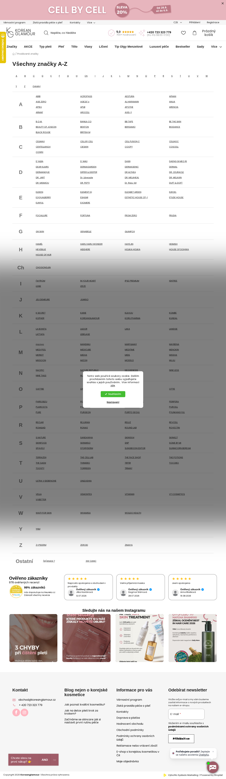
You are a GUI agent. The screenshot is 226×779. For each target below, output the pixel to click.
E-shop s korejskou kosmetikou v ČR (137, 753)
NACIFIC (40, 370)
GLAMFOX (130, 231)
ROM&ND (41, 427)
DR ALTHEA (130, 172)
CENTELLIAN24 (43, 146)
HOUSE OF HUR (43, 254)
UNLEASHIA (86, 480)
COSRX (39, 152)
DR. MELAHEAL (132, 177)
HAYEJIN (129, 244)
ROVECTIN (174, 427)
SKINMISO (85, 442)
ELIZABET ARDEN (133, 192)
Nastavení (113, 402)
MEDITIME (129, 349)
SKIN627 (173, 437)
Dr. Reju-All (131, 182)
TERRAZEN (41, 457)
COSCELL (173, 146)
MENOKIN (174, 349)
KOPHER (40, 318)
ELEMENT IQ (86, 192)
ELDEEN (39, 192)
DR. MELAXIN (175, 177)
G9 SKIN (40, 231)
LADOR (83, 329)
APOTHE (129, 107)
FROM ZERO (131, 215)
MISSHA (173, 355)
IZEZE (83, 286)
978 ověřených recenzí (24, 582)
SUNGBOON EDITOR (135, 448)
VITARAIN (129, 494)
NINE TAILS (41, 375)
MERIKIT (40, 355)
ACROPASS (86, 96)
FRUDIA (172, 215)
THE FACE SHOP (133, 457)
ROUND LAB (131, 427)
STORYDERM (86, 448)
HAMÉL (39, 244)
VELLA (39, 494)
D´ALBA (39, 161)
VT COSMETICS (177, 494)
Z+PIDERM (41, 545)
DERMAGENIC (132, 166)
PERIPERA (174, 401)
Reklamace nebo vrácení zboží (136, 746)
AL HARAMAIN (132, 101)
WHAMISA (85, 512)
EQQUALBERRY (43, 197)
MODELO (129, 360)
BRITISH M (85, 132)
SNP (127, 442)
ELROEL (172, 192)
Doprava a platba (128, 718)
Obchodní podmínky (130, 730)
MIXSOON (41, 360)
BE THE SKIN (175, 121)
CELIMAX (40, 141)
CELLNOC (174, 141)
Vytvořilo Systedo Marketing (183, 775)
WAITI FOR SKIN (44, 512)
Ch (86, 76)
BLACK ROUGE (43, 132)
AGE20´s (84, 101)
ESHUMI (84, 197)
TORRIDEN (85, 468)
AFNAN (172, 96)
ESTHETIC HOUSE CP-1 (136, 197)
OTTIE (172, 389)
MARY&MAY (131, 344)
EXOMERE (85, 202)
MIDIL (127, 355)
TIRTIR (128, 463)
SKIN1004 (129, 437)
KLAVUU (129, 312)
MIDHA (83, 355)
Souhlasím (114, 394)
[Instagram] (24, 712)
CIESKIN (84, 146)
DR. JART (40, 177)
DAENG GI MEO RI (178, 161)
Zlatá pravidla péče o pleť (48, 22)
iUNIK (38, 286)
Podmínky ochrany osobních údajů (135, 738)
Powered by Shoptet (211, 775)
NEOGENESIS (131, 370)
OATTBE (40, 389)
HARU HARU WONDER (91, 244)
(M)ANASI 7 (49, 561)
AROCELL (84, 112)
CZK (176, 22)
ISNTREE (173, 280)
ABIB (38, 96)
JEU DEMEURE (43, 299)
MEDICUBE (85, 349)
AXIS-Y (128, 112)
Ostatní (36, 86)
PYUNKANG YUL (177, 412)
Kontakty (75, 22)
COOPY (129, 146)
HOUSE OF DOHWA (179, 249)
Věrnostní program (14, 22)
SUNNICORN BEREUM (180, 448)
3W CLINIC (91, 561)
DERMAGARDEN (88, 166)
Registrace (213, 22)
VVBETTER (41, 499)
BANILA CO (86, 121)
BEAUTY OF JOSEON (46, 126)
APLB (82, 107)
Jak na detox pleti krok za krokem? (81, 712)
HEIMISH (173, 244)
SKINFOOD (41, 442)
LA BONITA (41, 329)
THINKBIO (85, 463)
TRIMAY (128, 468)
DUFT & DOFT (176, 182)
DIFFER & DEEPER (88, 172)
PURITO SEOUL (132, 412)
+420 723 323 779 (159, 32)
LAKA (127, 329)
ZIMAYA (129, 545)
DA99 (127, 161)
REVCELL (173, 422)
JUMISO (84, 299)
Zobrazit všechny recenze (37, 595)
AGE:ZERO (41, 101)
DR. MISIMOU (42, 182)
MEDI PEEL (41, 349)
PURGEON (85, 412)
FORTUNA (85, 215)
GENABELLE (86, 231)
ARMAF (39, 112)
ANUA (172, 101)
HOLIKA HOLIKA (132, 249)
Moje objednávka (127, 761)
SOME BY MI (175, 442)
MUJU (172, 360)
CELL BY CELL (86, 141)
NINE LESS (174, 370)
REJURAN (85, 422)
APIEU (39, 107)
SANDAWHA (86, 437)
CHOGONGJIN (43, 267)
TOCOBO (174, 463)
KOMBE (173, 312)
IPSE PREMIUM (132, 280)
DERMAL (173, 166)
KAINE (83, 312)
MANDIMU (85, 344)
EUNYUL (39, 202)
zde (113, 385)
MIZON (83, 360)
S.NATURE (41, 437)
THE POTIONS (176, 457)
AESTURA (129, 96)
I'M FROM (40, 280)
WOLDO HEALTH (133, 512)
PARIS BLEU (41, 401)
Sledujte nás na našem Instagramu (113, 610)
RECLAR (40, 422)
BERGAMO (130, 126)
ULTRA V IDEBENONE (46, 480)
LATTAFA (40, 334)
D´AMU (83, 161)
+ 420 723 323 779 (30, 705)
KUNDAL (173, 318)
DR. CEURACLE (176, 172)
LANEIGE (173, 329)
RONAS (84, 427)
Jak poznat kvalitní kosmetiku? (84, 704)
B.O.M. (39, 121)
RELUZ (128, 422)
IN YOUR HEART (88, 280)
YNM (38, 529)
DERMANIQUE (43, 172)
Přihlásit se (181, 739)
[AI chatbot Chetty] (212, 767)
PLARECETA (42, 407)
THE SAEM (41, 463)
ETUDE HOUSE (176, 197)
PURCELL (173, 407)
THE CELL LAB (86, 457)
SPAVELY (40, 448)
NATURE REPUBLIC (89, 370)
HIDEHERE (85, 249)
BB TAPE (129, 121)
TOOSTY (40, 468)
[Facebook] (16, 712)
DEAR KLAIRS (42, 166)
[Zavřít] (213, 751)
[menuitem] (11, 46)
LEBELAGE (85, 334)
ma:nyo (40, 344)
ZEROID (84, 545)
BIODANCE (174, 126)
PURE (38, 412)
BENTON (84, 126)
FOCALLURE (42, 215)
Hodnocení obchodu (129, 724)
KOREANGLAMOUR (90, 318)
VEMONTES (86, 494)
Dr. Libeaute (86, 177)
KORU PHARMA (132, 318)
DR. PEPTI (85, 182)
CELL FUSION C (132, 141)
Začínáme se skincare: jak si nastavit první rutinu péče (82, 721)
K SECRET (41, 312)
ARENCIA (173, 107)
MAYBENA (174, 344)
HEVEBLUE (41, 249)
